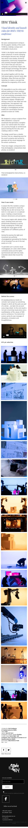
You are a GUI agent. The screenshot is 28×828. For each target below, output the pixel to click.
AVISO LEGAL (4, 822)
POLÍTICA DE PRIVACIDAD (14, 822)
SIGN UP (7, 787)
